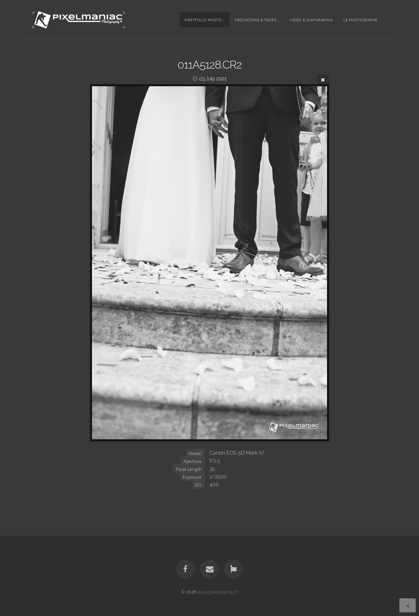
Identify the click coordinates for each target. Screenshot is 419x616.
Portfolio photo (203, 19)
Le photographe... (362, 19)
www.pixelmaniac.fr (218, 591)
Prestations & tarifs (255, 19)
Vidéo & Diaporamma (311, 19)
